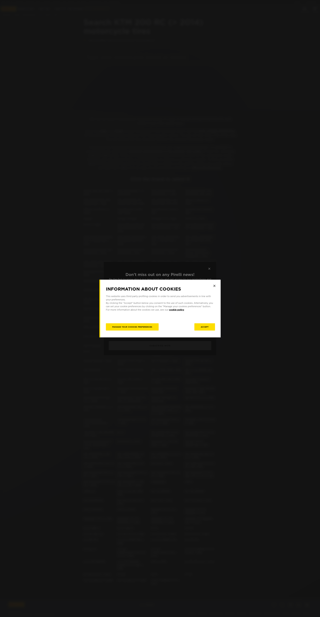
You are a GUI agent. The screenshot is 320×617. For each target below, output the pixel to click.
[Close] (214, 285)
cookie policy (176, 309)
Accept (205, 327)
